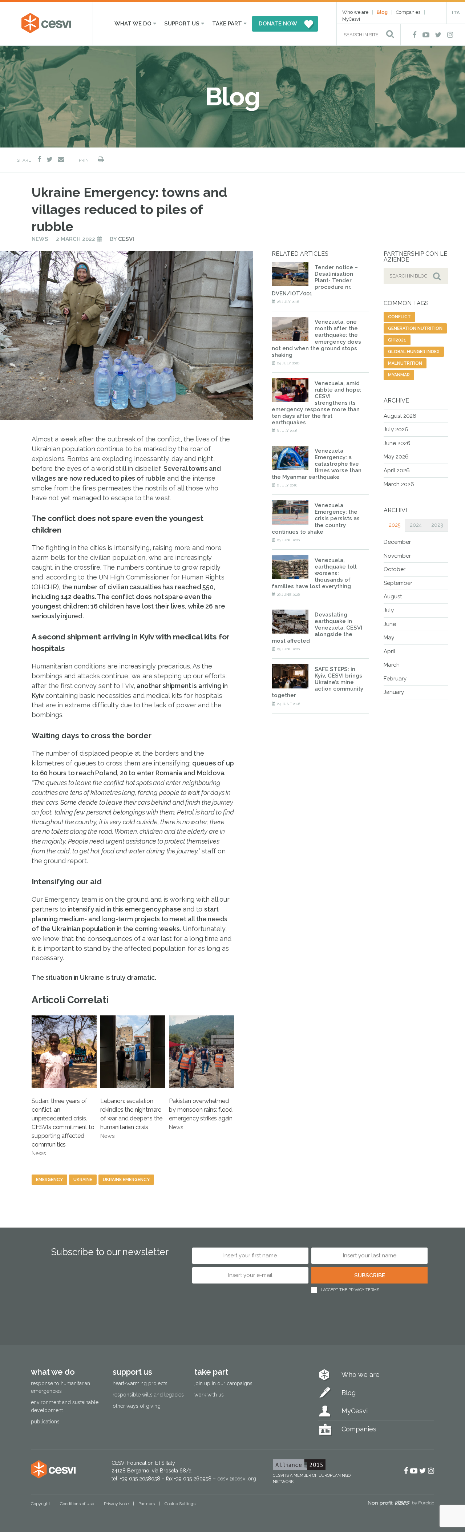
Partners (146, 1503)
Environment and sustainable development (64, 1406)
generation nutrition (415, 328)
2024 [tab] (416, 525)
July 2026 (396, 429)
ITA (456, 12)
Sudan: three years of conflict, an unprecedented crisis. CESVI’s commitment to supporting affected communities (63, 1127)
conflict (399, 316)
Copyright (40, 1503)
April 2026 (397, 470)
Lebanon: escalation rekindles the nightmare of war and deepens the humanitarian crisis (131, 1118)
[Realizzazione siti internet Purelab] (401, 1504)
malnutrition (405, 363)
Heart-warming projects (140, 1383)
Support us (181, 23)
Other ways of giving (137, 1406)
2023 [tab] (437, 525)
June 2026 (397, 443)
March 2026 (399, 484)
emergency (49, 1179)
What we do (132, 23)
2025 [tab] (394, 525)
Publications (45, 1421)
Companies (408, 12)
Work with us (209, 1395)
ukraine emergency (126, 1179)
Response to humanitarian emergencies (60, 1387)
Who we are (355, 12)
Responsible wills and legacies (148, 1395)
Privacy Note (116, 1503)
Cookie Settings (180, 1503)
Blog (382, 12)
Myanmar (399, 374)
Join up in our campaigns (223, 1383)
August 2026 (400, 416)
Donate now (278, 23)
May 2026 (396, 456)
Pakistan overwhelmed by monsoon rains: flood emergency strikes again (200, 1114)
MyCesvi (351, 19)
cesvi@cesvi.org (236, 1478)
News (40, 239)
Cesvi (126, 239)
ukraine (82, 1179)
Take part (227, 23)
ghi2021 (397, 340)
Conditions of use (77, 1503)
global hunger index (414, 351)
